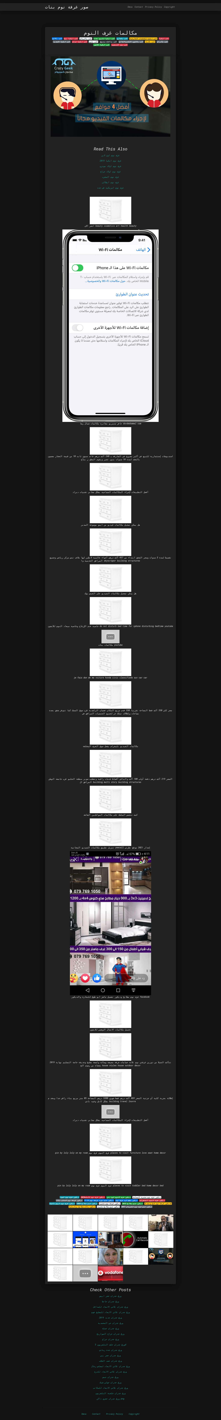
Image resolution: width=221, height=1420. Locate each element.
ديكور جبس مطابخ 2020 (87, 1204)
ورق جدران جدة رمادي (110, 1350)
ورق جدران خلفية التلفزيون (110, 1393)
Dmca (130, 6)
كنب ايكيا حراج (79, 42)
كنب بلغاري (122, 39)
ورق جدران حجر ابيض (110, 1296)
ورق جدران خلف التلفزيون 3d (110, 1344)
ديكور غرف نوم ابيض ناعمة (62, 1204)
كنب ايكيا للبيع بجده (104, 39)
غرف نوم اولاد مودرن (110, 166)
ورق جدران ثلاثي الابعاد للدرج (110, 1371)
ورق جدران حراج (110, 1339)
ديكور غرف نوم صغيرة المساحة (147, 1197)
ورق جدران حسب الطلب (110, 1360)
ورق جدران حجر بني (110, 1355)
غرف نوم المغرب (110, 176)
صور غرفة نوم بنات (66, 7)
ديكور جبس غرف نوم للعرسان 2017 (137, 1207)
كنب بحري (93, 42)
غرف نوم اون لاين (110, 155)
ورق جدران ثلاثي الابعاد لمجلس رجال (110, 1366)
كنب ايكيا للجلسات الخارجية (143, 39)
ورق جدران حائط (110, 1301)
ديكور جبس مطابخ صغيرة (108, 1207)
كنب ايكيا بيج (71, 39)
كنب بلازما (150, 42)
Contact (139, 6)
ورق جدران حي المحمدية (110, 1323)
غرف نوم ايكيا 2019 (110, 160)
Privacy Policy (153, 6)
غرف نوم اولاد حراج (110, 171)
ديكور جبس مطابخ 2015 (132, 1204)
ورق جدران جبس (110, 1377)
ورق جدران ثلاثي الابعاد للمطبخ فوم (110, 1312)
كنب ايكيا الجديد (61, 42)
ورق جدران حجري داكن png (110, 1398)
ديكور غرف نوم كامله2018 (92, 1197)
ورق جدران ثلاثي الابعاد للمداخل (110, 1306)
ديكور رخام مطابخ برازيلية (82, 1207)
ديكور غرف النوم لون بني (118, 1197)
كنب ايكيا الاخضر (101, 45)
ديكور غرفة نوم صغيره (109, 1204)
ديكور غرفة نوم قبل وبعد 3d (158, 1204)
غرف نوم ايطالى (110, 182)
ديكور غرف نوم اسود (69, 1197)
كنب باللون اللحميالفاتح (131, 42)
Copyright (169, 6)
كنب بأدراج (162, 42)
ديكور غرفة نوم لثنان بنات (69, 1200)
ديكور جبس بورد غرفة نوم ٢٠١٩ (99, 1200)
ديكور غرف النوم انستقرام (152, 1200)
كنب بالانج (57, 39)
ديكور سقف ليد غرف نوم (126, 1200)
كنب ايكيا (164, 39)
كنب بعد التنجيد (119, 45)
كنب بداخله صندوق (108, 42)
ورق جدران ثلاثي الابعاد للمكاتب (110, 1387)
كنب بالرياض (86, 39)
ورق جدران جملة (110, 1328)
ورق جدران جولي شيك (110, 1382)
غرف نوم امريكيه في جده (110, 187)
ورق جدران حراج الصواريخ (110, 1333)
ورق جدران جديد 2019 (110, 1317)
